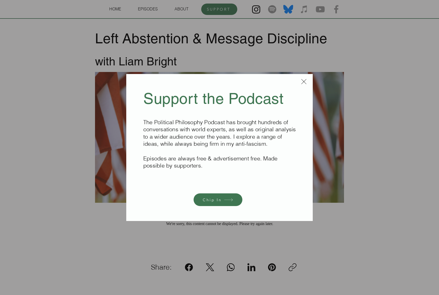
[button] (303, 81)
